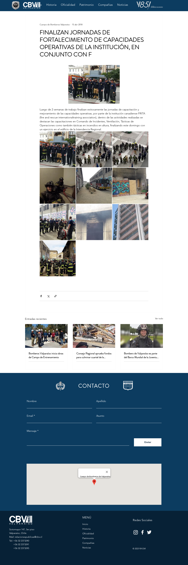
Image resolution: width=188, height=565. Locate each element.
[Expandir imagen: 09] (130, 222)
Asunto (100, 415)
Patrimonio (88, 538)
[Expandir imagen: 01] (58, 149)
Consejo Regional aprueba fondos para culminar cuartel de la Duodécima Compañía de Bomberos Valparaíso (93, 355)
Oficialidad (88, 533)
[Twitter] (149, 532)
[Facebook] (142, 532)
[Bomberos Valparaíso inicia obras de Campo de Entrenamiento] (46, 336)
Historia (86, 528)
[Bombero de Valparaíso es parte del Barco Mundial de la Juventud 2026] (141, 336)
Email (30, 415)
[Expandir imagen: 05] (94, 186)
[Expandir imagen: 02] (94, 149)
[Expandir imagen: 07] (58, 222)
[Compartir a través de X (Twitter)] (48, 296)
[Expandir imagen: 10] (58, 258)
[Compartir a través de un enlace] (55, 296)
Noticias (86, 547)
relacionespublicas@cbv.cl (28, 536)
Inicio (85, 524)
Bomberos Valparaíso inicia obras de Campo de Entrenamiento (46, 355)
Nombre (32, 401)
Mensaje (32, 431)
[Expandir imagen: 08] (94, 222)
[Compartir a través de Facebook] (41, 296)
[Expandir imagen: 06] (130, 186)
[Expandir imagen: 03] (130, 149)
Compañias (88, 543)
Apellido (101, 401)
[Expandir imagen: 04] (58, 186)
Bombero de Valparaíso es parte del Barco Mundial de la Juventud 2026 (141, 355)
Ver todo (159, 318)
